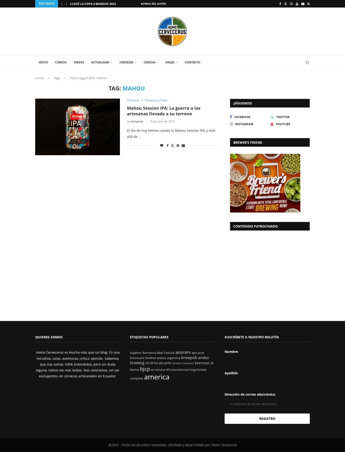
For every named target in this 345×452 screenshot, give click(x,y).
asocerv (183, 352)
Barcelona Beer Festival (158, 353)
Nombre (231, 351)
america (156, 377)
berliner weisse (155, 358)
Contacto (192, 62)
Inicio (43, 62)
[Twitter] (285, 4)
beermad (202, 363)
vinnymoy (137, 121)
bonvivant (137, 358)
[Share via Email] (183, 145)
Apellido (231, 373)
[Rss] (308, 4)
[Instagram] (291, 4)
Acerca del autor (153, 3)
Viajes (170, 62)
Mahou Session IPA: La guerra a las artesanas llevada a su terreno (163, 110)
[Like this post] (161, 145)
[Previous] (62, 4)
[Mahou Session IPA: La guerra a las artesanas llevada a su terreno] (77, 127)
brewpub (189, 357)
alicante (165, 363)
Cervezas (126, 62)
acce (201, 353)
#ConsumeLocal (177, 370)
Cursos (61, 62)
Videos (79, 62)
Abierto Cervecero (183, 363)
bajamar (136, 353)
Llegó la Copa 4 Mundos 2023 (93, 4)
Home (39, 78)
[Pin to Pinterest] (177, 145)
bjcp (145, 368)
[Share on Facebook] (168, 145)
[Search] (307, 63)
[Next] (66, 4)
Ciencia (149, 62)
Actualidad (100, 62)
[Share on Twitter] (172, 145)
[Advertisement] (270, 271)
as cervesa (158, 370)
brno (154, 363)
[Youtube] (297, 4)
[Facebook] (280, 4)
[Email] (302, 4)
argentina (173, 358)
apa (194, 353)
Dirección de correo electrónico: (250, 394)
